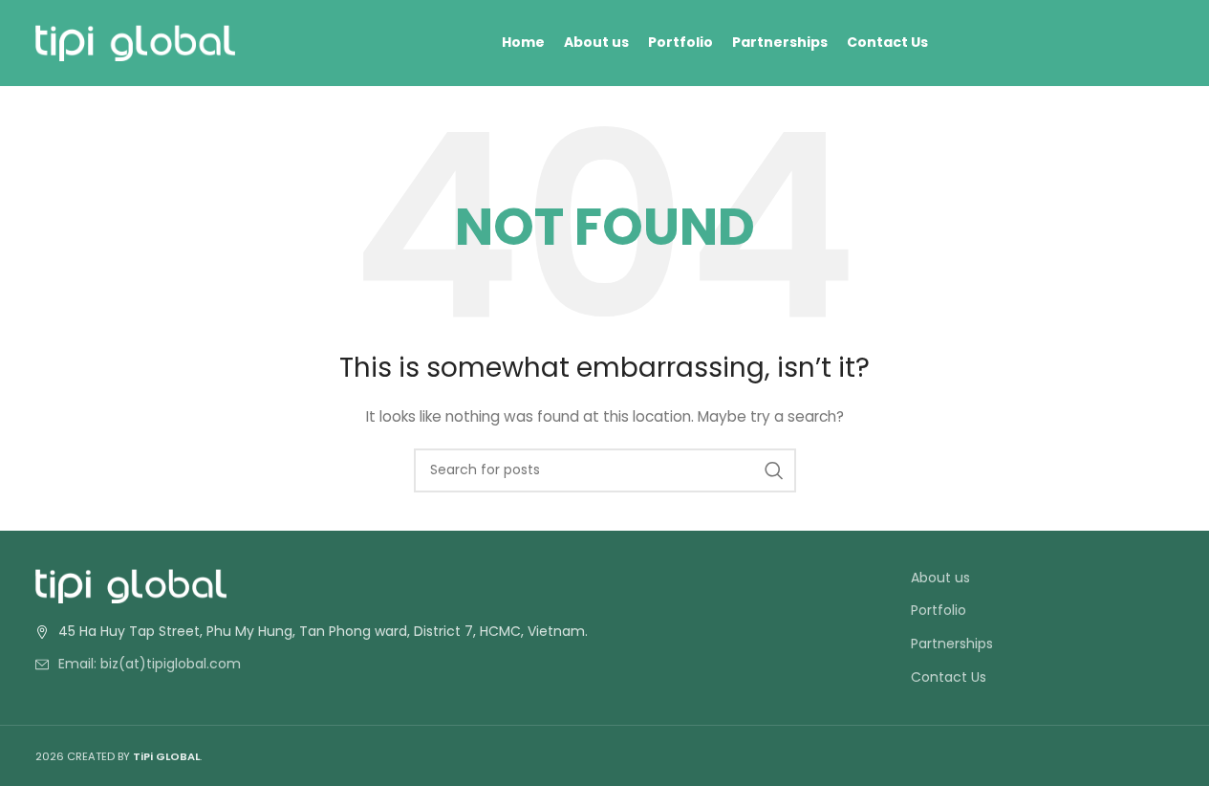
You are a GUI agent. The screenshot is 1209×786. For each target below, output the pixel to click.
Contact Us (948, 677)
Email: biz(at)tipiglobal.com (149, 663)
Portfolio (938, 610)
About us (940, 578)
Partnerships (952, 644)
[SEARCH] (774, 470)
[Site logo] (135, 42)
